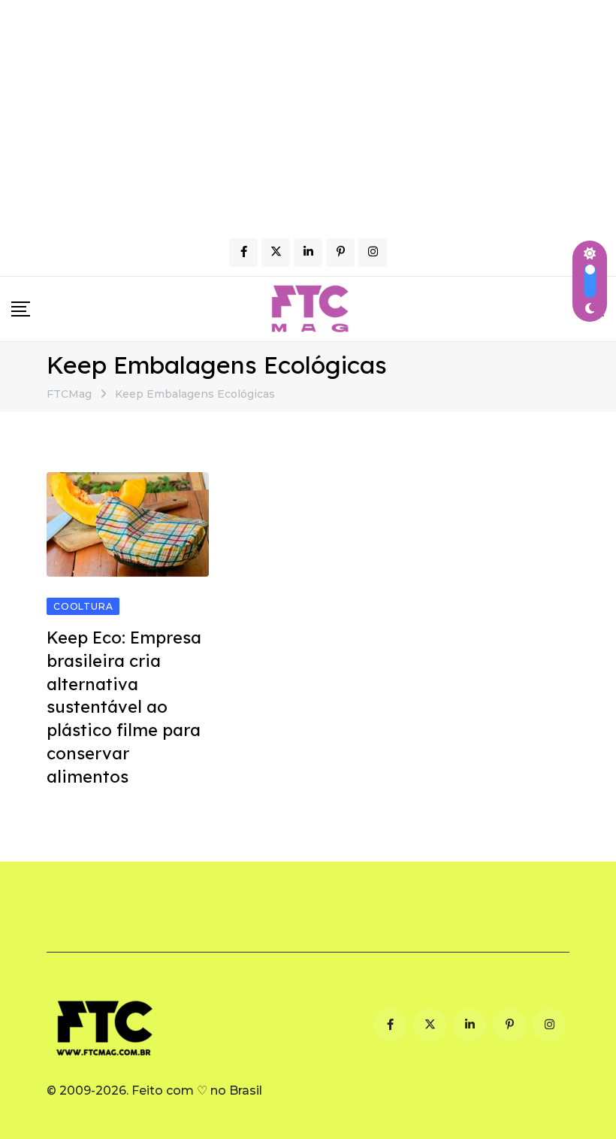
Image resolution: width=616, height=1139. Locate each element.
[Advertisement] (308, 113)
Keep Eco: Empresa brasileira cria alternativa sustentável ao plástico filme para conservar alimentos (124, 707)
